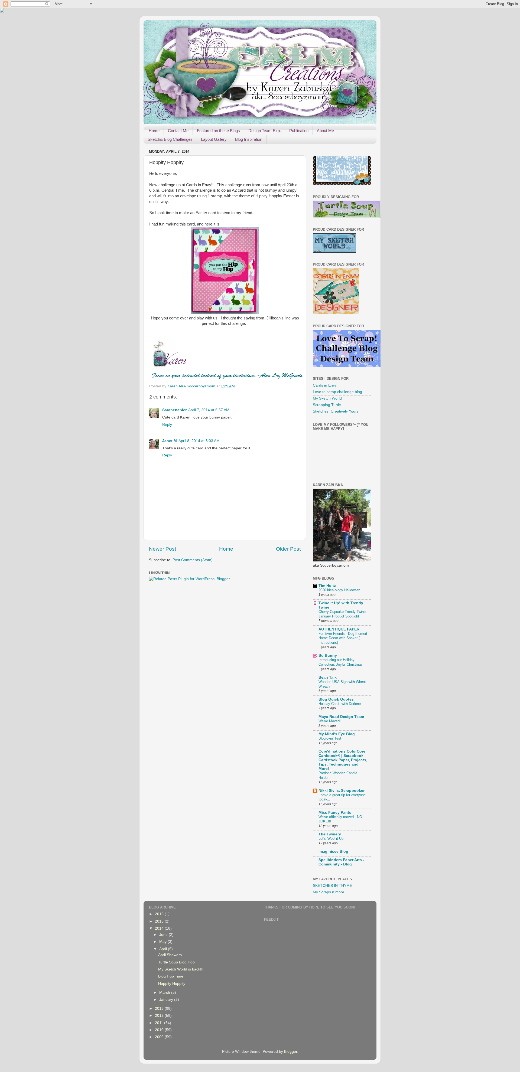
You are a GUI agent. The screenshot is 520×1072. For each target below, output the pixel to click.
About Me (325, 130)
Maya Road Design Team (341, 717)
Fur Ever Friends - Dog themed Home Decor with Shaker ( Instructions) (342, 638)
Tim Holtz (327, 586)
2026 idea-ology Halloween (339, 590)
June (164, 935)
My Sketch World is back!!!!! (182, 969)
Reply (167, 425)
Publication (298, 130)
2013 (160, 1008)
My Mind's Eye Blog (336, 734)
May (163, 942)
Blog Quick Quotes (336, 699)
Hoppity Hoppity (171, 984)
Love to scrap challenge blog (337, 392)
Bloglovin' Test (329, 738)
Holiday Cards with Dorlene (339, 704)
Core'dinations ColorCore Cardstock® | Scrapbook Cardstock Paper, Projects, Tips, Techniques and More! (342, 760)
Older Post (288, 549)
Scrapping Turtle (327, 405)
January (166, 1000)
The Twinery (329, 834)
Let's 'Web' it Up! (331, 838)
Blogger (290, 1052)
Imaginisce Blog (333, 851)
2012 (160, 1016)
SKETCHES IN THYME (332, 886)
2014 (160, 928)
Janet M (169, 441)
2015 (160, 921)
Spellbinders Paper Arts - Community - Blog (341, 862)
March (165, 993)
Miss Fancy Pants (334, 812)
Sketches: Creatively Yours (336, 411)
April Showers (170, 955)
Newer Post (162, 549)
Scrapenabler (174, 410)
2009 (160, 1037)
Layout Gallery (214, 139)
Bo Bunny (327, 655)
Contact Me (178, 130)
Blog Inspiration (248, 139)
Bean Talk (327, 677)
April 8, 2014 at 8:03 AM (199, 441)
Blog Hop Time (170, 976)
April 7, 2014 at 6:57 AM (208, 410)
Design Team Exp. (264, 130)
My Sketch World (327, 398)
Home (154, 130)
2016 (160, 914)
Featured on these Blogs (218, 130)
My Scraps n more (328, 892)
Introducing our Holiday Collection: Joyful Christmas (340, 662)
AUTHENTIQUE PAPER (338, 629)
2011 (159, 1023)
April (163, 949)
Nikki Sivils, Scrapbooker (341, 791)
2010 (160, 1030)
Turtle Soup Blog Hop (176, 962)
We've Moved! (329, 721)
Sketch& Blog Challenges (170, 139)
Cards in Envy (325, 385)
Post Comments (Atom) (193, 560)
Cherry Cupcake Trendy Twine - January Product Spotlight (343, 614)
